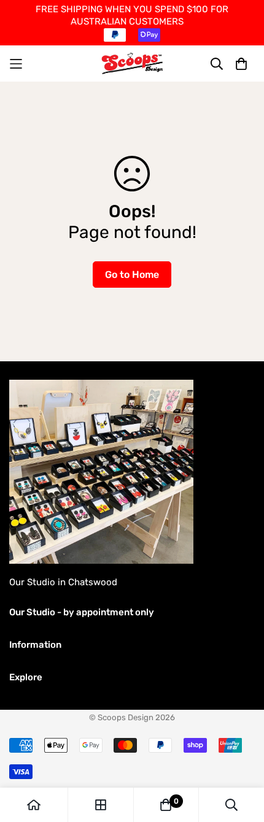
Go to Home (132, 274)
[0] (166, 805)
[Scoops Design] (132, 63)
